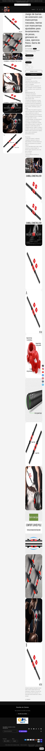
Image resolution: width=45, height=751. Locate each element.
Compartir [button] (28, 699)
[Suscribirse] (17, 731)
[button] (2, 9)
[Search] (29, 5)
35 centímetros (29, 55)
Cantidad (26, 64)
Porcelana (28, 62)
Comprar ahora (34, 74)
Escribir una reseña (22, 713)
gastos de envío (36, 50)
